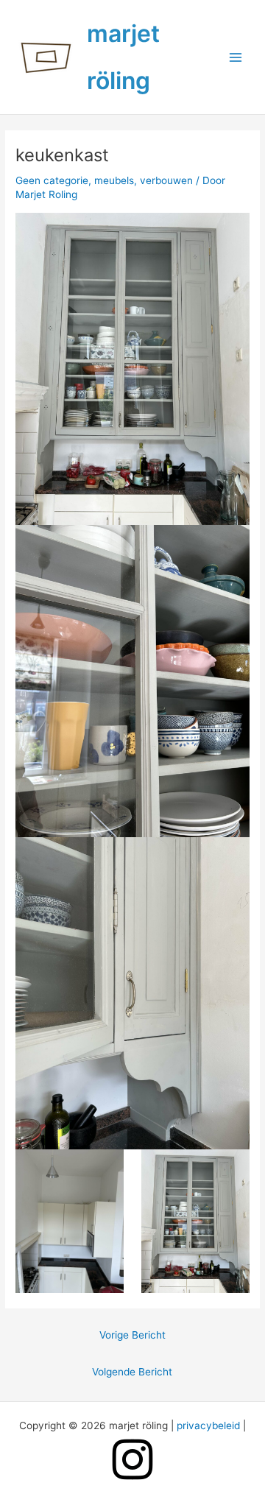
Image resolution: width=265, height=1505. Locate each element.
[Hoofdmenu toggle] (236, 57)
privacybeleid (208, 1425)
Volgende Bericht (132, 1372)
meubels (114, 180)
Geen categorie (51, 180)
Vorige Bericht (132, 1335)
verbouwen (166, 180)
